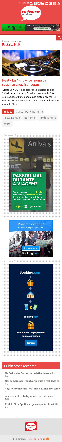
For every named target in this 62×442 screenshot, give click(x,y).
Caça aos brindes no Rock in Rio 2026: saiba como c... (32, 390)
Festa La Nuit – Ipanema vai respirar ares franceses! (25, 82)
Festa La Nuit (12, 118)
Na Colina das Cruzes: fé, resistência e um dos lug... (30, 374)
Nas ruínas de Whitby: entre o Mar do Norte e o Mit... (31, 398)
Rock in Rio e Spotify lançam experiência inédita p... (31, 405)
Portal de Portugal (36, 439)
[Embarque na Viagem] (31, 19)
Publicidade (8, 135)
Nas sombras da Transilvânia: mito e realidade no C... (32, 382)
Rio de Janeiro (47, 118)
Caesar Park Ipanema (29, 111)
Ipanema (29, 118)
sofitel (7, 124)
